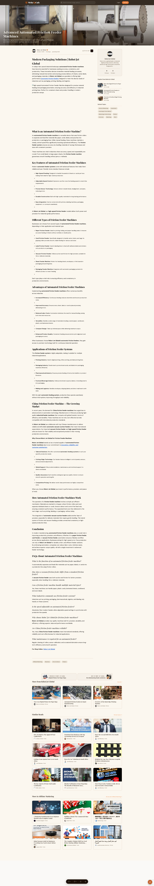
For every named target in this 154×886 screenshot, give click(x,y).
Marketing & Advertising (105, 114)
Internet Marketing (103, 108)
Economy (101, 117)
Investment (114, 108)
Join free (125, 2)
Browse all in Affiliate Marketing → (114, 796)
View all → (119, 682)
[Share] (85, 881)
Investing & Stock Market (105, 111)
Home (3, 7)
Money (115, 114)
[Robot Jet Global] (34, 51)
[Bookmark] (81, 881)
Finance (64, 661)
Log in (118, 2)
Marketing (108, 117)
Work (115, 117)
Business (47, 661)
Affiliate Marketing (11, 7)
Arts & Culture (56, 661)
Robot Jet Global (41, 50)
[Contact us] (150, 882)
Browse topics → (118, 715)
